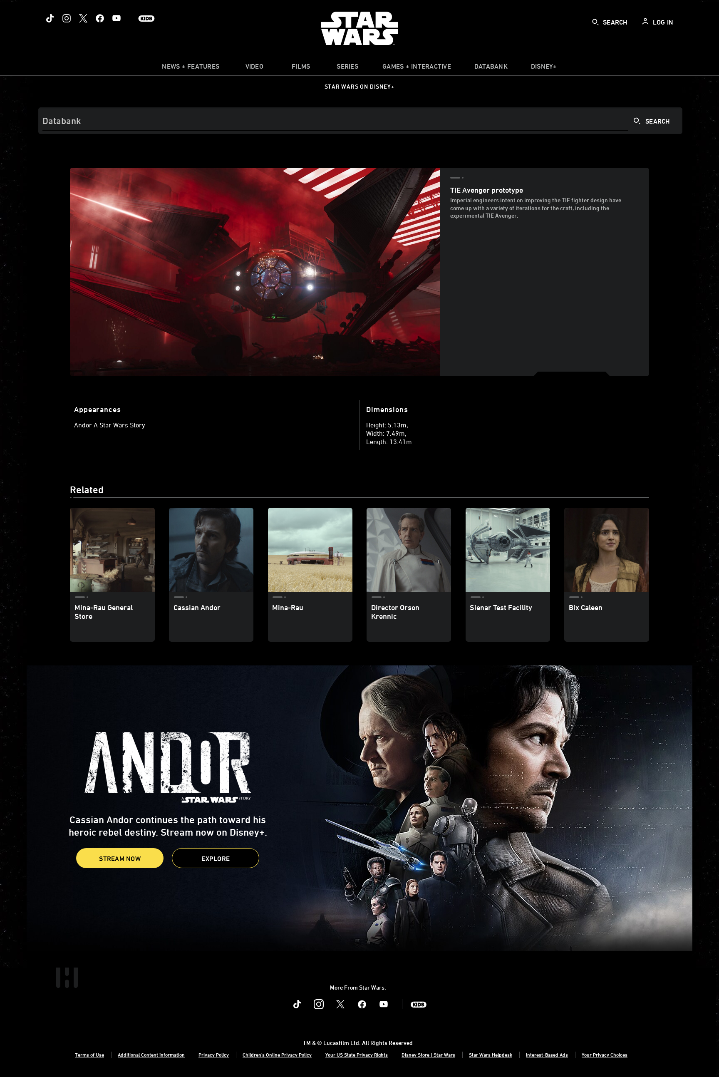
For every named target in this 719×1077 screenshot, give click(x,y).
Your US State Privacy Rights (356, 1054)
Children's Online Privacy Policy (277, 1054)
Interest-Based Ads (547, 1054)
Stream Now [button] (120, 858)
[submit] (595, 22)
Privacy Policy (213, 1054)
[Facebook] (100, 18)
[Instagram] (66, 18)
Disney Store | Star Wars (428, 1054)
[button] (215, 858)
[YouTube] (116, 18)
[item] (190, 68)
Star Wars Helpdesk (490, 1054)
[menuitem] (254, 68)
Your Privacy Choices (604, 1054)
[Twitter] (83, 18)
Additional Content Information (151, 1054)
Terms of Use (89, 1054)
